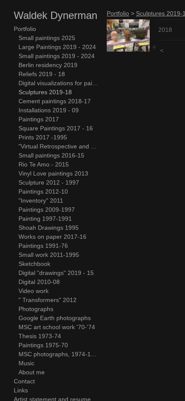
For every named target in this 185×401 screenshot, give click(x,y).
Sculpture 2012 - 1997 (48, 182)
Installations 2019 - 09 (48, 110)
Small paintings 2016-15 (51, 155)
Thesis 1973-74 (39, 336)
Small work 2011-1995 (48, 254)
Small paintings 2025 (46, 37)
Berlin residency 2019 (47, 65)
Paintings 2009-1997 (46, 209)
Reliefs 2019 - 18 (41, 74)
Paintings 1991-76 (43, 245)
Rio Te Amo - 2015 (43, 164)
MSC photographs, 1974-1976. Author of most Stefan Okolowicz (59, 354)
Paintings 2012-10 (43, 191)
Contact (24, 381)
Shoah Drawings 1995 (48, 227)
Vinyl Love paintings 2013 (53, 173)
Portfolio (25, 28)
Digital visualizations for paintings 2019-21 (59, 83)
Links (21, 390)
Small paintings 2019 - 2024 (56, 55)
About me (31, 372)
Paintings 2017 (38, 119)
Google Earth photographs (54, 318)
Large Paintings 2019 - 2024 (57, 46)
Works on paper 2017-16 (52, 236)
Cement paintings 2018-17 (54, 101)
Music (26, 363)
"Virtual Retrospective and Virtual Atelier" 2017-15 (59, 146)
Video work (33, 290)
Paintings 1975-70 (43, 345)
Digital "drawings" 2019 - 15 (56, 272)
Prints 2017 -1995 (42, 137)
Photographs (35, 308)
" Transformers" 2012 (47, 299)
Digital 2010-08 (39, 281)
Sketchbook (34, 263)
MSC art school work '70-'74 (56, 327)
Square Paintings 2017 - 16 (55, 128)
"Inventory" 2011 (40, 200)
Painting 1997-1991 (45, 218)
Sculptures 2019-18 (45, 92)
